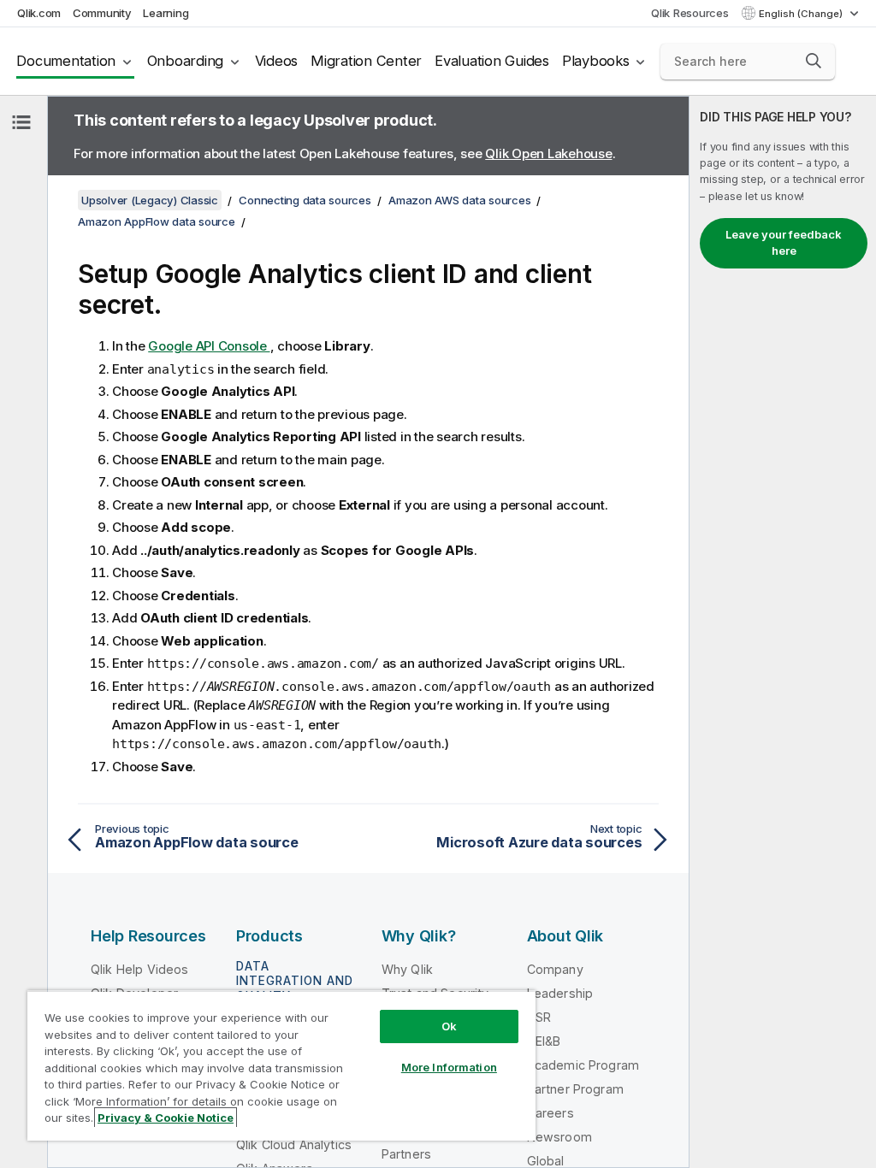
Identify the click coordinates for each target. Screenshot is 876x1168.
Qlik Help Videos (140, 969)
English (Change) (802, 14)
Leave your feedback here (783, 242)
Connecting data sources (304, 200)
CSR (539, 1017)
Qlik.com (39, 13)
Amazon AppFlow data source (156, 221)
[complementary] (783, 632)
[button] (813, 60)
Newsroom (559, 1137)
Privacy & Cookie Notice (166, 1117)
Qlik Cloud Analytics (294, 1144)
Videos (277, 60)
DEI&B (544, 1041)
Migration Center (366, 60)
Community (102, 13)
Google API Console (208, 346)
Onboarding (185, 60)
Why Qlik (407, 969)
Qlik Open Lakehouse (548, 153)
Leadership (560, 993)
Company (555, 969)
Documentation (65, 60)
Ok (449, 1026)
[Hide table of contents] (21, 122)
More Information (449, 1067)
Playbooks (596, 60)
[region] (281, 1065)
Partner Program (575, 1089)
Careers (550, 1113)
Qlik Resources (690, 13)
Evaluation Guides (492, 60)
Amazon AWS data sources (459, 200)
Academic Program (583, 1065)
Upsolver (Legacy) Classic (149, 200)
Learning (165, 13)
